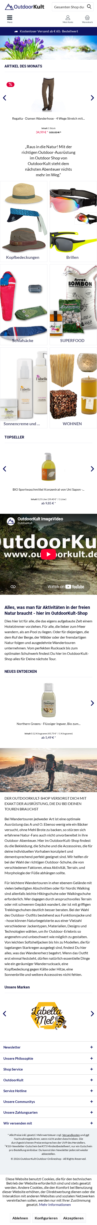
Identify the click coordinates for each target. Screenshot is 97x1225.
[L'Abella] (48, 1016)
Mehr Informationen (55, 1204)
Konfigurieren (46, 1218)
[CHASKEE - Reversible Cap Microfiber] (48, 95)
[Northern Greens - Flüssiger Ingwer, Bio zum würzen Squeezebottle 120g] (48, 700)
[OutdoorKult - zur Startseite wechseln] (24, 6)
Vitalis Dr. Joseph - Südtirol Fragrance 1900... (48, 489)
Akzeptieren (73, 1218)
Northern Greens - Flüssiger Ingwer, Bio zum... (49, 724)
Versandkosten (71, 1135)
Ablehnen (20, 1218)
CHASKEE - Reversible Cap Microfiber (48, 118)
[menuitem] (9, 19)
